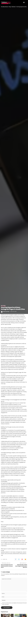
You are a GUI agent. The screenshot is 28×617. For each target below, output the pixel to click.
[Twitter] (19, 559)
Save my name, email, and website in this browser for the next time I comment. (14, 603)
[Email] (25, 559)
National (3, 305)
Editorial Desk (6, 311)
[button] (24, 2)
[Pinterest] (22, 559)
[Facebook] (15, 559)
